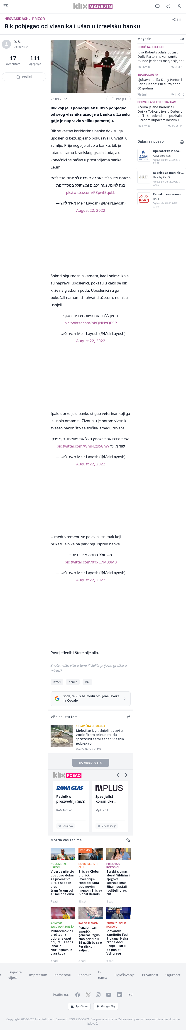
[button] (118, 775)
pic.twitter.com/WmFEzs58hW (83, 446)
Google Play (108, 1006)
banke (73, 682)
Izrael (57, 682)
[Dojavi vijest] (168, 6)
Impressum (38, 974)
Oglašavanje (125, 974)
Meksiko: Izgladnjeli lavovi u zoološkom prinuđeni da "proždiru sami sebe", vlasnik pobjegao (100, 737)
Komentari (62, 974)
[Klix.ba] (93, 6)
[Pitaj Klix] (157, 6)
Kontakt (84, 974)
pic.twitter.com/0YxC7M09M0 (91, 562)
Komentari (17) (90, 762)
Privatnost (150, 974)
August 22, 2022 (90, 210)
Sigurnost (172, 974)
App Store (82, 1006)
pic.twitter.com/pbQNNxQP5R (90, 322)
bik (87, 682)
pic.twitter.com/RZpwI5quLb (90, 192)
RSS (130, 994)
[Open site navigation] (6, 6)
